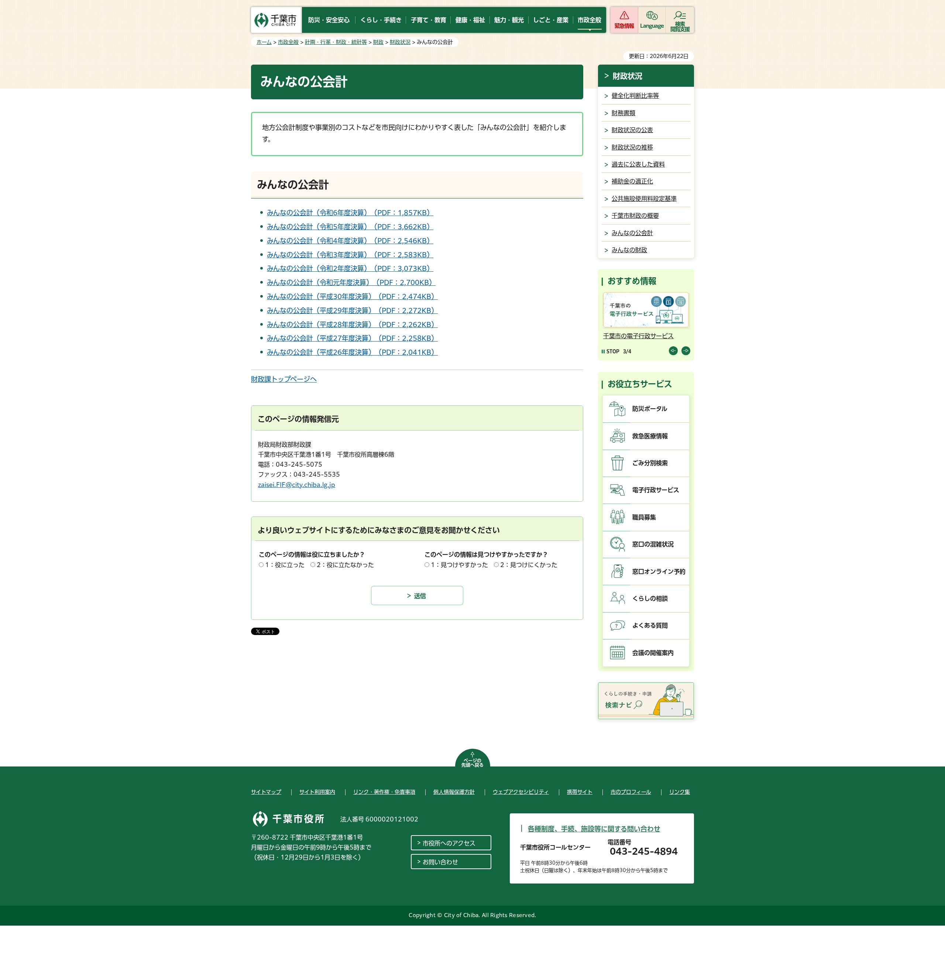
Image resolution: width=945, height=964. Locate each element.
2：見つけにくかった (528, 565)
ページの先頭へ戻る (472, 762)
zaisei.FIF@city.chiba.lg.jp (296, 485)
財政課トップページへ (284, 379)
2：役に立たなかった (345, 565)
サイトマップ (266, 792)
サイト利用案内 (317, 792)
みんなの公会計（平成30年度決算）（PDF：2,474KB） (352, 296)
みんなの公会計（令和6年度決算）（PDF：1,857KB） (350, 212)
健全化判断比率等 (635, 96)
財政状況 (400, 42)
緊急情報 (624, 25)
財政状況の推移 (632, 147)
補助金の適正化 (632, 181)
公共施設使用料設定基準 (644, 199)
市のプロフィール (631, 792)
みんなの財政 (629, 250)
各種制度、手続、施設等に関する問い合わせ (594, 829)
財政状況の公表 (632, 130)
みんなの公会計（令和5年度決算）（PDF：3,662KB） (350, 226)
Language (652, 25)
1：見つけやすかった (459, 565)
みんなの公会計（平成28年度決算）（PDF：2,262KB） (352, 324)
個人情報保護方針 (454, 792)
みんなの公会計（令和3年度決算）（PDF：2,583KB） (350, 254)
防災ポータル (649, 409)
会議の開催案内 (653, 653)
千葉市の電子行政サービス (638, 336)
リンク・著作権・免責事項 (384, 792)
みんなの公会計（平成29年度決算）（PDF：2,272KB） (352, 310)
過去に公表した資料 (638, 164)
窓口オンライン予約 (658, 571)
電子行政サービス (655, 490)
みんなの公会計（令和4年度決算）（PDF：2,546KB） (350, 240)
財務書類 (623, 113)
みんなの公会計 (632, 233)
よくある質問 (650, 625)
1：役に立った (285, 565)
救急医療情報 (650, 436)
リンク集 (679, 792)
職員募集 (644, 517)
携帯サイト (579, 792)
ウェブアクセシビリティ (521, 792)
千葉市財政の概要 (635, 216)
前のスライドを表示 (673, 350)
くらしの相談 (650, 598)
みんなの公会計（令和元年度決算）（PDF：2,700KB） (351, 282)
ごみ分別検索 (650, 463)
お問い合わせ (440, 862)
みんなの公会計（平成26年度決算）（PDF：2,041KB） (352, 352)
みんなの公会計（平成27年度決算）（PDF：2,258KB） (352, 338)
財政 (378, 42)
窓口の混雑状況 (653, 544)
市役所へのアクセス (449, 843)
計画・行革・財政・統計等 (336, 42)
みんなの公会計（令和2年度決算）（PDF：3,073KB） (350, 268)
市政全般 (288, 42)
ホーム (264, 42)
